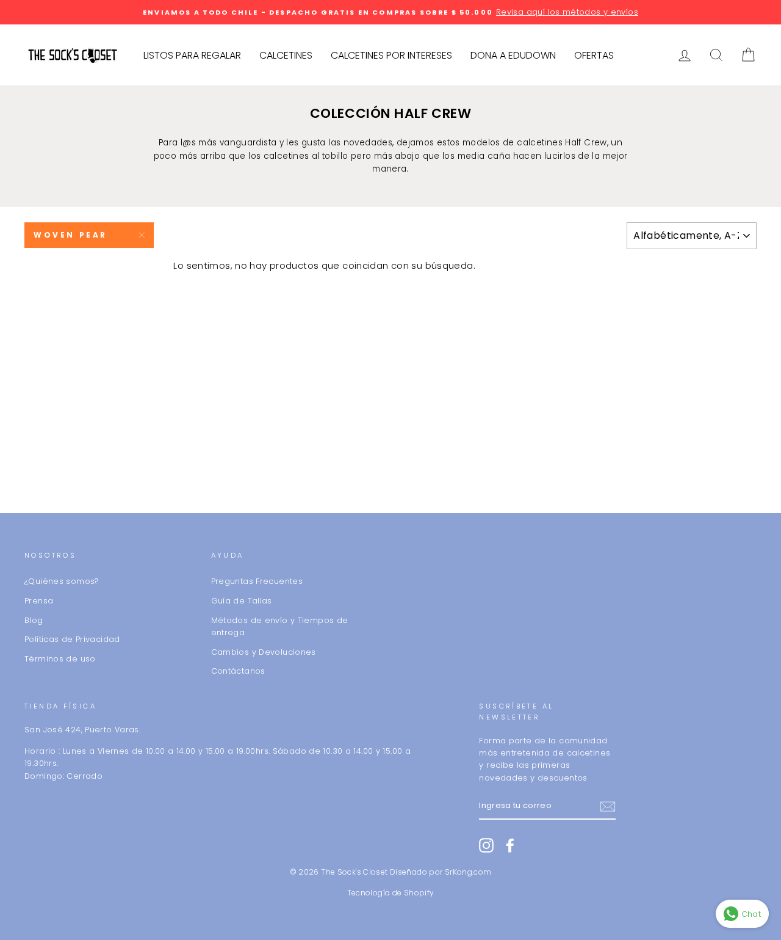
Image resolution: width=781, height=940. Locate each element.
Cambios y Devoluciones (263, 652)
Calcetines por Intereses (391, 55)
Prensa (38, 601)
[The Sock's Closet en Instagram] (486, 845)
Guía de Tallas (241, 601)
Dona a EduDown (513, 55)
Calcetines (285, 55)
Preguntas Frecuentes (257, 581)
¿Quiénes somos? (61, 581)
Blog (33, 620)
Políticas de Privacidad (72, 639)
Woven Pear (70, 235)
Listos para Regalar (192, 55)
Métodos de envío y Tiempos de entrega (279, 626)
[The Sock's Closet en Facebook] (510, 845)
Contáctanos (238, 671)
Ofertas (594, 55)
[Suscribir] (608, 806)
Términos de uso (60, 659)
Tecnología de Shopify (390, 892)
